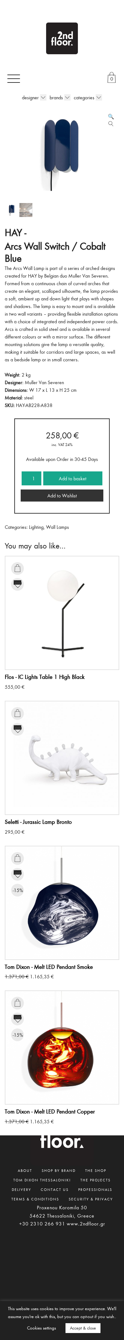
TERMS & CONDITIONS (35, 1198)
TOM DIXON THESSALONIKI (42, 1179)
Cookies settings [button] (41, 1328)
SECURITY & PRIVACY (91, 1198)
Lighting (36, 527)
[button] (111, 116)
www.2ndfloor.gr (86, 1223)
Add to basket (72, 478)
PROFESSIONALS (95, 1189)
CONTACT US (55, 1189)
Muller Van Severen (44, 382)
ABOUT (25, 1170)
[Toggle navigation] (13, 78)
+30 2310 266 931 (42, 1223)
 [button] (17, 568)
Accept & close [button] (83, 1328)
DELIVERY (21, 1189)
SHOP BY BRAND (59, 1170)
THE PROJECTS (95, 1179)
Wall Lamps (57, 527)
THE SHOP (95, 1170)
